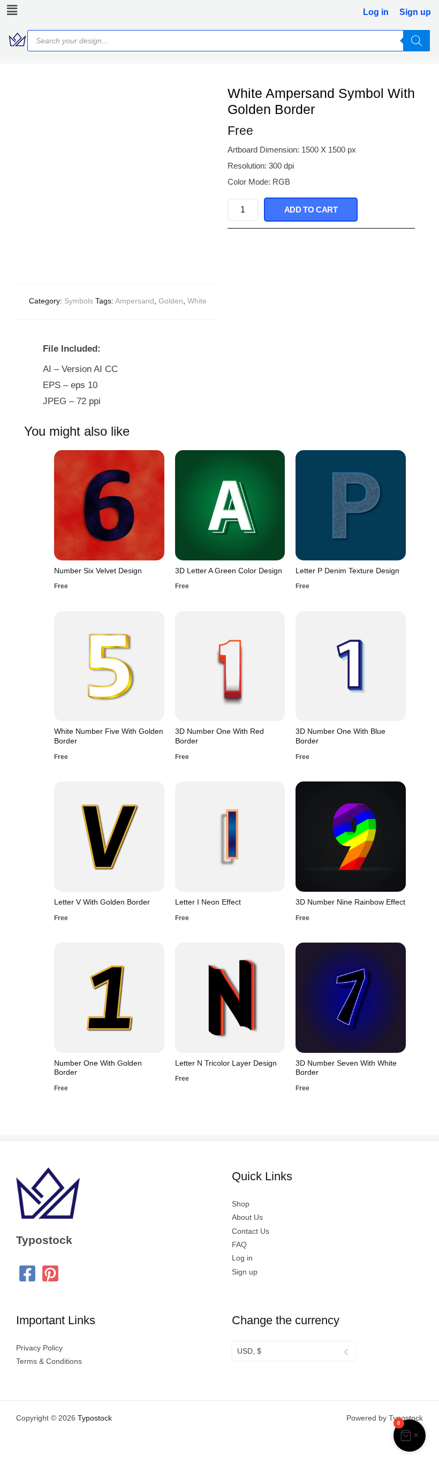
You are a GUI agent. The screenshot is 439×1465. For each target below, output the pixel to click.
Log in (376, 12)
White (197, 301)
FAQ (239, 1245)
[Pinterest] (50, 1273)
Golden (170, 301)
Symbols (78, 301)
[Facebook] (27, 1273)
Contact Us (250, 1231)
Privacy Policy (39, 1348)
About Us (247, 1217)
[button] (10, 10)
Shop (240, 1204)
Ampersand (134, 301)
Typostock (95, 1418)
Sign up (415, 12)
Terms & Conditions (49, 1361)
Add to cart (311, 209)
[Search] (416, 40)
